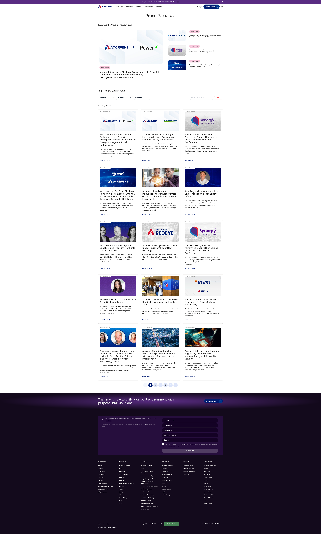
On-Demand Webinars (210, 495)
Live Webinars (208, 492)
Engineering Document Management (147, 482)
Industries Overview (167, 465)
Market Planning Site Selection (149, 506)
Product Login (187, 474)
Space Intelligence (124, 498)
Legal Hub (101, 477)
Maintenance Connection (126, 483)
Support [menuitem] (158, 7)
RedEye (121, 492)
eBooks (206, 480)
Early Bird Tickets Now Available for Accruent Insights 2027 (159, 2)
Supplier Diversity (103, 489)
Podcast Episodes (209, 498)
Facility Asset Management (148, 492)
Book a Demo (210, 7)
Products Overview (124, 465)
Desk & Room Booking (147, 476)
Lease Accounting (146, 501)
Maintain (121, 480)
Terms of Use (194, 444)
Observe (121, 489)
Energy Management (147, 479)
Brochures (207, 474)
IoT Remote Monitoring (147, 498)
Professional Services (189, 471)
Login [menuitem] (200, 7)
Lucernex (122, 477)
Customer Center (188, 465)
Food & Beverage (167, 474)
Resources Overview (210, 465)
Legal (144, 524)
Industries (138, 97)
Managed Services (188, 468)
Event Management (146, 489)
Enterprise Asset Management (149, 486)
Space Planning (145, 509)
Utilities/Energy (166, 495)
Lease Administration (147, 503)
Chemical (164, 468)
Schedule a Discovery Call (105, 486)
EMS (120, 468)
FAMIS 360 (122, 471)
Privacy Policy (184, 444)
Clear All (218, 97)
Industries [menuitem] (129, 7)
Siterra (121, 495)
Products (103, 97)
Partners (100, 480)
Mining (164, 483)
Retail (163, 492)
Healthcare (165, 477)
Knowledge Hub (208, 489)
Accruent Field (123, 474)
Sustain (121, 501)
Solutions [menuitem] (138, 7)
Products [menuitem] (119, 7)
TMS (120, 504)
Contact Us (101, 471)
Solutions (121, 97)
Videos (206, 501)
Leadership (101, 474)
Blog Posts (207, 471)
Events (206, 483)
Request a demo (212, 401)
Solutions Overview (146, 465)
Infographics (207, 486)
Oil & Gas (164, 486)
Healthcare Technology (147, 495)
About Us (100, 465)
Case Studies (208, 477)
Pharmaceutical (166, 489)
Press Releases (102, 483)
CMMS (142, 468)
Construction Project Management (147, 472)
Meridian (121, 486)
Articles (206, 468)
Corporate (165, 471)
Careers (100, 468)
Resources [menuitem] (148, 7)
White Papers (208, 504)
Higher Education (167, 480)
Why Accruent (102, 492)
